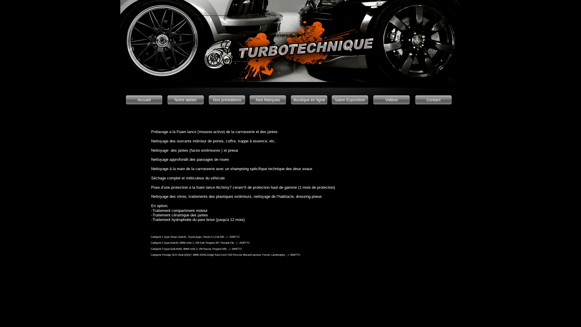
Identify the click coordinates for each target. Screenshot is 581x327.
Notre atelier (186, 100)
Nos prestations (227, 100)
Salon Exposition (350, 100)
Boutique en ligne (309, 100)
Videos (391, 100)
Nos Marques (268, 100)
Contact (433, 100)
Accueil (144, 100)
